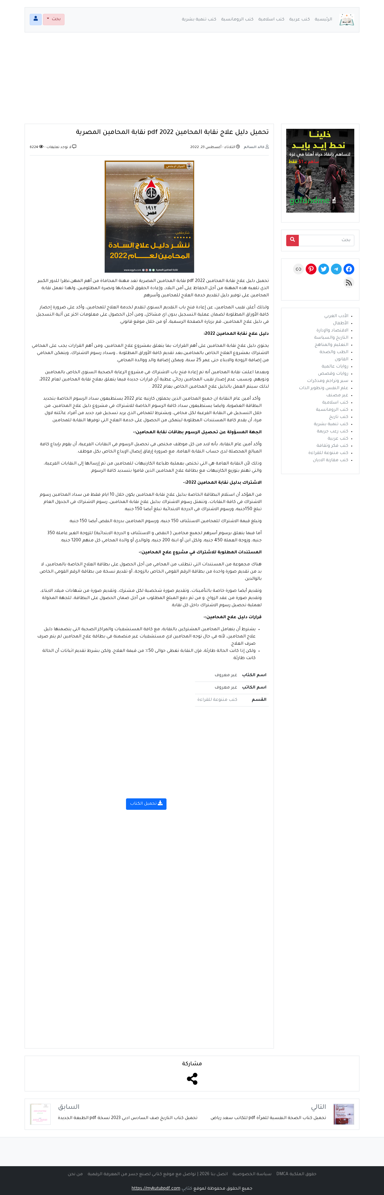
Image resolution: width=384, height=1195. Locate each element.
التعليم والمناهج (331, 345)
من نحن (75, 1174)
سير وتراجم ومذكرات (327, 381)
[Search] (292, 240)
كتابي (187, 1189)
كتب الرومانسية (237, 19)
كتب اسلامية (271, 19)
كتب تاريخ (338, 417)
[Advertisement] (192, 82)
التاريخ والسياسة (331, 338)
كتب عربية (299, 19)
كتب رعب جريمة (332, 431)
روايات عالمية (335, 367)
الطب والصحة (334, 352)
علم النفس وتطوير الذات (323, 388)
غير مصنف (337, 395)
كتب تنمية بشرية (199, 19)
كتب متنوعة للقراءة (217, 700)
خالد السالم (255, 148)
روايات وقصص (333, 374)
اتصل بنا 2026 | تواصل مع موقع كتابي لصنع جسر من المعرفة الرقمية (158, 1174)
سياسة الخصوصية (252, 1174)
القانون (341, 359)
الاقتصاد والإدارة (332, 330)
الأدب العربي (336, 316)
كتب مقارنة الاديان (330, 460)
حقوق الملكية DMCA (296, 1174)
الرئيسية (323, 19)
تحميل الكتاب (144, 804)
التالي (318, 1108)
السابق (69, 1108)
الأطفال (340, 323)
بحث (55, 19)
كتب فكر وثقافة (332, 446)
